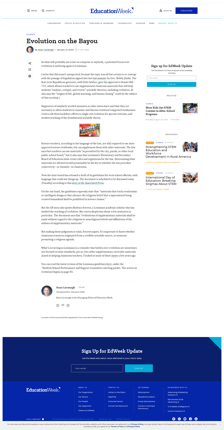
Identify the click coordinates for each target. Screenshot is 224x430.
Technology (124, 23)
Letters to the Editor (116, 392)
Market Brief (166, 23)
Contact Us (113, 387)
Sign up (139, 368)
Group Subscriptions (146, 401)
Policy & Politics (75, 23)
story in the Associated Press (88, 183)
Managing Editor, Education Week (70, 292)
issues (114, 255)
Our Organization (85, 392)
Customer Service (115, 401)
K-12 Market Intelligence (178, 407)
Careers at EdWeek (86, 410)
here (109, 264)
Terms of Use (105, 419)
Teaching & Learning (101, 23)
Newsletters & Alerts (146, 397)
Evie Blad (149, 120)
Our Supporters (84, 406)
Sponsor (169, 142)
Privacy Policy (123, 419)
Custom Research (175, 411)
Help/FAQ (112, 397)
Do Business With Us (177, 387)
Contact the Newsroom (118, 406)
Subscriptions (143, 392)
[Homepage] (112, 10)
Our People (83, 401)
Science (30, 34)
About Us (82, 387)
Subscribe (187, 11)
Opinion (140, 23)
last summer (100, 78)
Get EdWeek (143, 387)
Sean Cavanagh (46, 49)
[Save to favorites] (30, 70)
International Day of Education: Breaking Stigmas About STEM (161, 181)
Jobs (151, 23)
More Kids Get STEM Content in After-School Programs (160, 111)
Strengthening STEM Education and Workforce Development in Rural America (168, 151)
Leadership (54, 23)
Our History (83, 397)
